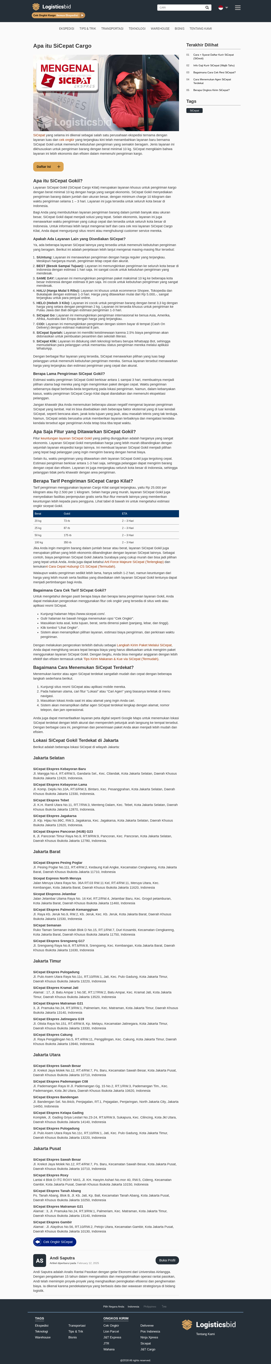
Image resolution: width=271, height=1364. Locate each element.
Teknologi (137, 28)
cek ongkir (66, 140)
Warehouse (160, 28)
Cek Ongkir (111, 1325)
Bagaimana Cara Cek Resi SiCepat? (214, 72)
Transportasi (112, 28)
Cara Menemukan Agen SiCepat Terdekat (212, 81)
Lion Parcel (111, 1331)
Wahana (108, 1349)
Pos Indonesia (150, 1331)
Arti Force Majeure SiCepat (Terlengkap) (134, 562)
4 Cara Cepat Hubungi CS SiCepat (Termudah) (80, 566)
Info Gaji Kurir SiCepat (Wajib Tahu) (214, 65)
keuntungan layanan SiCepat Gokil (66, 438)
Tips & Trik (87, 28)
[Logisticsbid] (50, 10)
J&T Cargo (147, 1349)
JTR (106, 1343)
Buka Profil (167, 1260)
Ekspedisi (66, 28)
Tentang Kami (201, 28)
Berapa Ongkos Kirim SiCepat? (211, 90)
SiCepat (39, 135)
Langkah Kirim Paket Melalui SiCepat (144, 645)
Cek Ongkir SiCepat (58, 1242)
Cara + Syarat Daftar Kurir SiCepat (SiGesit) (213, 56)
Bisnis (179, 28)
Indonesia (133, 1306)
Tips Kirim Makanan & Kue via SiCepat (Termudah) (121, 659)
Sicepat (145, 1343)
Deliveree (147, 1325)
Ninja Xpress (149, 1337)
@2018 (124, 1360)
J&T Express (112, 1337)
